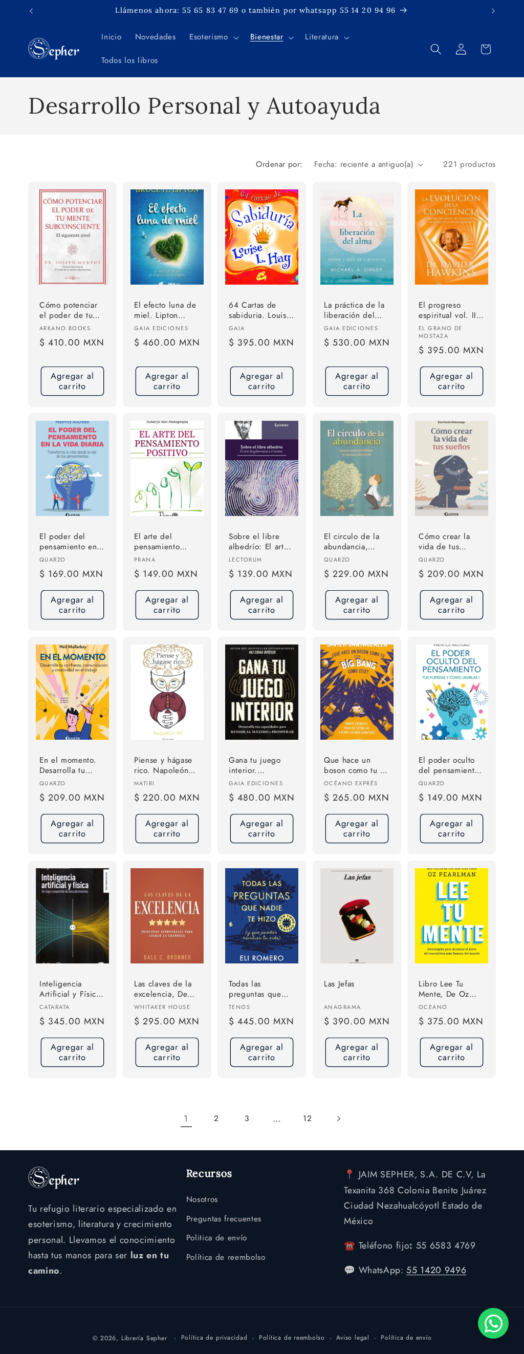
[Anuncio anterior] (31, 11)
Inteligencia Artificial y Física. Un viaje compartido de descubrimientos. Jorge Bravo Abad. (71, 990)
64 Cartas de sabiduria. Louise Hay (260, 311)
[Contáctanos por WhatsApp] (493, 1323)
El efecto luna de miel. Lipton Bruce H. (165, 311)
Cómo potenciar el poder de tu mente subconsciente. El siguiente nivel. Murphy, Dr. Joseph (70, 311)
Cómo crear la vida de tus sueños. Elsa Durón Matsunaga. (451, 542)
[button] (213, 37)
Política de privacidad (214, 1337)
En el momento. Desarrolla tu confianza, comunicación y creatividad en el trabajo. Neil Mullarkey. (70, 766)
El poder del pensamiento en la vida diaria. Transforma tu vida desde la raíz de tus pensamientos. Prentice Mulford (72, 542)
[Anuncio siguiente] (493, 11)
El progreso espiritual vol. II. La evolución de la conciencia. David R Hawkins (449, 311)
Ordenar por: (279, 164)
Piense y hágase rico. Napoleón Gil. (163, 766)
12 (307, 1118)
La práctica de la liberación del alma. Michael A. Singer (355, 311)
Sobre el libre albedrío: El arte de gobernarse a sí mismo (259, 542)
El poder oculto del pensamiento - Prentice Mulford (451, 766)
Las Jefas (339, 984)
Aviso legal (352, 1337)
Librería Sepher (144, 1338)
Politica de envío (216, 1237)
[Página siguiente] (337, 1118)
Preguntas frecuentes (223, 1218)
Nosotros (202, 1199)
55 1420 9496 (436, 1270)
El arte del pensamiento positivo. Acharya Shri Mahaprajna (165, 542)
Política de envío (406, 1337)
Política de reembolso (226, 1257)
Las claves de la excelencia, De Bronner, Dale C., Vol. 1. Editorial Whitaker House (166, 990)
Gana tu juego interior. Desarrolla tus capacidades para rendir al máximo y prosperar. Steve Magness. (260, 766)
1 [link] (186, 1118)
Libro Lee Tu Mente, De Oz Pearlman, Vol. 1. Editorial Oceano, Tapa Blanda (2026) (450, 990)
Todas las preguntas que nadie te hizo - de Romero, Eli (261, 990)
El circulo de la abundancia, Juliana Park (352, 542)
